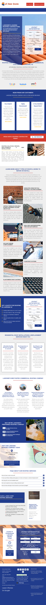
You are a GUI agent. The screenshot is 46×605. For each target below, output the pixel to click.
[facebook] (18, 569)
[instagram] (23, 569)
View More (30, 518)
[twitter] (21, 569)
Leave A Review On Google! (7, 589)
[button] (23, 475)
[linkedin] (28, 569)
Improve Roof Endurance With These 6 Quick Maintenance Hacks (14, 512)
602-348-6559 (8, 574)
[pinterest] (23, 572)
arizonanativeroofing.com (10, 578)
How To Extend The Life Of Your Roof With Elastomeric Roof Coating (15, 506)
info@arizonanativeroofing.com (8, 577)
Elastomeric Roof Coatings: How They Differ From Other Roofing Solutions (33, 506)
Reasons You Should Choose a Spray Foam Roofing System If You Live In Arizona (15, 509)
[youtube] (25, 569)
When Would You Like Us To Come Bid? (34, 44)
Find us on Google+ (20, 576)
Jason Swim (26, 576)
